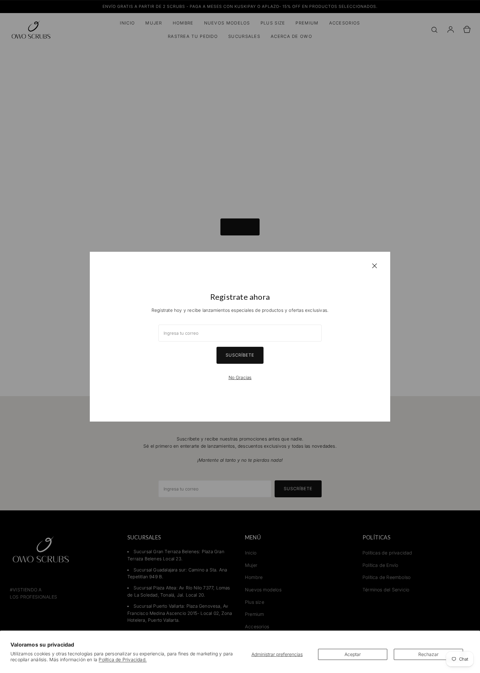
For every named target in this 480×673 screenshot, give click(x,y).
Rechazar (428, 654)
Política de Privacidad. (123, 659)
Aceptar (352, 654)
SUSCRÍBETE (240, 355)
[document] (240, 337)
